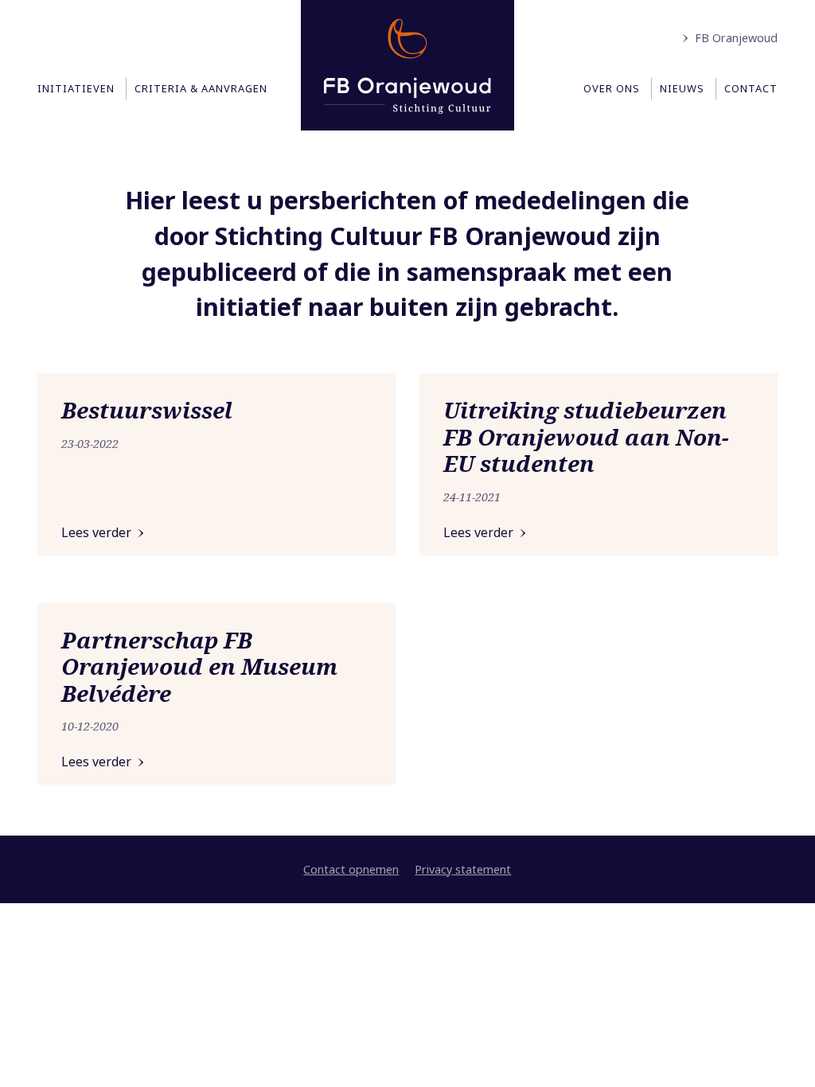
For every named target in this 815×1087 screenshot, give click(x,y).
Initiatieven (76, 88)
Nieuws (682, 88)
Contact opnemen (351, 869)
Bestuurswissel (146, 410)
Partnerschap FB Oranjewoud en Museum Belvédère (199, 666)
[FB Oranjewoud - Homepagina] (407, 65)
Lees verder (96, 532)
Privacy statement (463, 869)
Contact (751, 88)
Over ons (611, 88)
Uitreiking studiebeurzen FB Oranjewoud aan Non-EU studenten (586, 436)
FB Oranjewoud (736, 37)
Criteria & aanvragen (201, 88)
